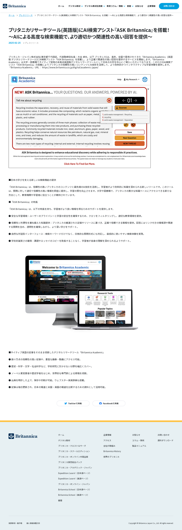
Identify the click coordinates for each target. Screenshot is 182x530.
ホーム (61, 6)
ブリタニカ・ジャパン (14, 6)
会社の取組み (109, 445)
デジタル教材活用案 (94, 6)
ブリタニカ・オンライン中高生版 (73, 456)
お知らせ (139, 6)
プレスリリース (32, 43)
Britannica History (112, 451)
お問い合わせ (169, 6)
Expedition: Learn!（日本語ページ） (74, 473)
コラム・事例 (138, 440)
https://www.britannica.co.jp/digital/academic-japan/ (70, 67)
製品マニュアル (139, 445)
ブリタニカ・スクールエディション (74, 451)
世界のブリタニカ (111, 456)
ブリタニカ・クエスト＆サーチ (72, 445)
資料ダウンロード (165, 440)
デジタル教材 (74, 6)
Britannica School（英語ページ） (73, 494)
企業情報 (151, 6)
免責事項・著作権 (15, 523)
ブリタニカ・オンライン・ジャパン (74, 484)
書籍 (129, 6)
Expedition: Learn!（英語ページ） (73, 478)
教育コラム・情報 (115, 6)
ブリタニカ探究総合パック (70, 462)
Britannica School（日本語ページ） (74, 489)
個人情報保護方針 (33, 523)
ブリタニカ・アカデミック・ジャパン (75, 467)
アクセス (107, 440)
